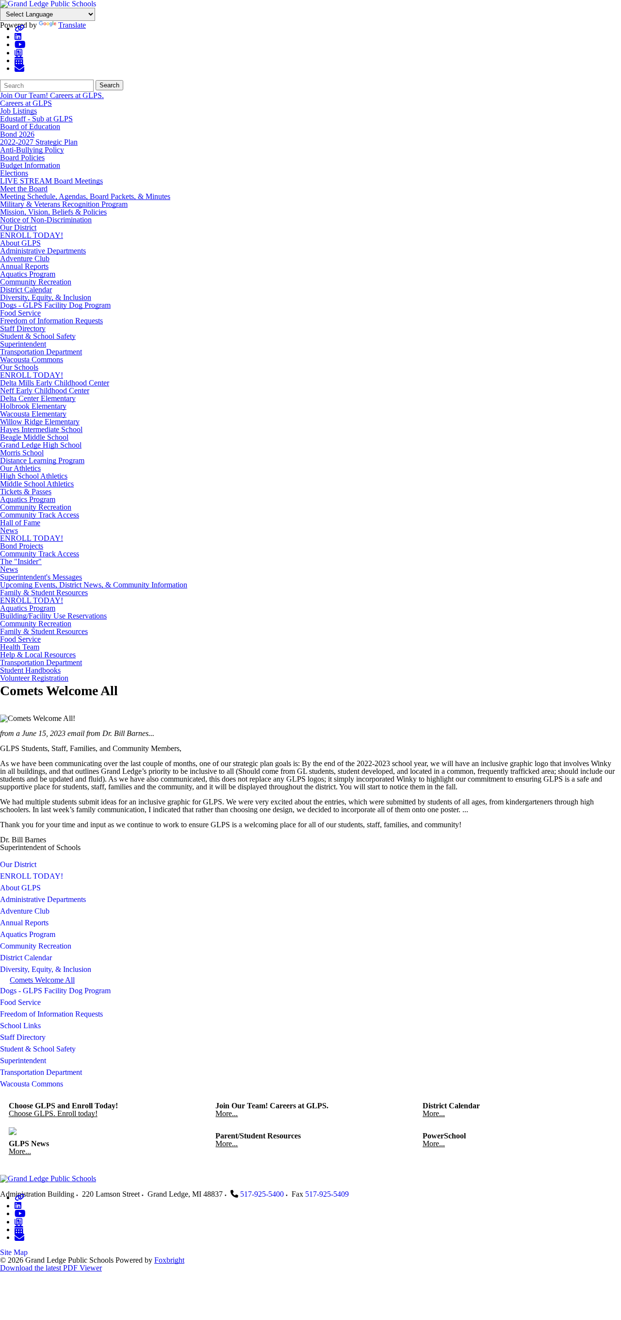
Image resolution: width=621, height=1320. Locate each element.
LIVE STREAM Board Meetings (51, 181)
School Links (20, 1025)
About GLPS (20, 243)
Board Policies (22, 157)
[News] (18, 53)
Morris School (22, 453)
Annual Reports (24, 266)
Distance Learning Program (42, 460)
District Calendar (26, 289)
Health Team (19, 647)
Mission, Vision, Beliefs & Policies (53, 212)
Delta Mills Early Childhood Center (54, 383)
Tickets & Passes (25, 491)
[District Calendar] (19, 60)
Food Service (20, 313)
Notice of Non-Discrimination (46, 220)
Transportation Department (41, 352)
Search (109, 85)
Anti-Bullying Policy (32, 150)
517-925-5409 (327, 1194)
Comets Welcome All (42, 980)
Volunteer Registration (34, 678)
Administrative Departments (43, 251)
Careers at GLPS (26, 103)
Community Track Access (39, 515)
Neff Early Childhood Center (44, 390)
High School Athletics (33, 476)
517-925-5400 (262, 1194)
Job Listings (18, 111)
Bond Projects (21, 546)
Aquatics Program (27, 274)
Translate (72, 25)
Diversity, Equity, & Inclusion (45, 297)
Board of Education (30, 126)
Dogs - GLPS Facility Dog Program (55, 305)
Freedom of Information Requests (51, 321)
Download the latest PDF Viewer (51, 1268)
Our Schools (19, 367)
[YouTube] (20, 44)
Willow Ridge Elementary (40, 422)
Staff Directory (23, 328)
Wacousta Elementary (33, 414)
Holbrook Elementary (33, 406)
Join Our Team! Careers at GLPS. (52, 95)
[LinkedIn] (18, 37)
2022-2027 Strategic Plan (39, 142)
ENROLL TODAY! (31, 235)
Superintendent (23, 344)
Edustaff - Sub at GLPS (36, 119)
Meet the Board (24, 188)
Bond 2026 (17, 134)
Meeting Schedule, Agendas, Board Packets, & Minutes (85, 196)
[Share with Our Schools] (19, 68)
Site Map (14, 1252)
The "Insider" (21, 561)
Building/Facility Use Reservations (53, 616)
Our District (18, 227)
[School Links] (19, 28)
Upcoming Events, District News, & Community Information (93, 585)
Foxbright (169, 1260)
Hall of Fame (20, 522)
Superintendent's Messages (41, 577)
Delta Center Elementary (38, 398)
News (9, 530)
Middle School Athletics (37, 484)
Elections (14, 173)
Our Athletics (20, 468)
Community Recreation (35, 282)
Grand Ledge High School (41, 445)
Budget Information (30, 165)
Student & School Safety (38, 336)
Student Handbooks (30, 670)
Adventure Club (24, 258)
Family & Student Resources (44, 592)
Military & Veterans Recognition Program (64, 204)
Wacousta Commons (31, 359)
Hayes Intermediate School (41, 429)
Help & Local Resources (38, 655)
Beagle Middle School (34, 437)
